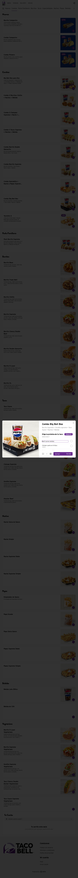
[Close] (73, 423)
